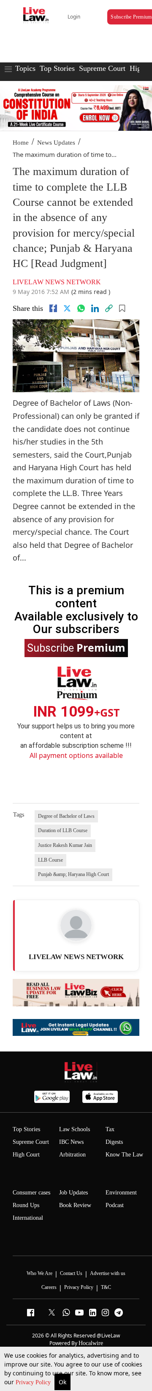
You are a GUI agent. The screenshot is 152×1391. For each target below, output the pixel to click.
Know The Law (124, 1154)
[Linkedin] (95, 308)
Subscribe (76, 647)
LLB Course (50, 860)
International (28, 1218)
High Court (26, 1154)
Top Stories (57, 68)
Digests (114, 1142)
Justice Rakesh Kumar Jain (65, 845)
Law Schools (74, 1129)
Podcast (115, 1205)
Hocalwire (91, 1343)
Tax (110, 1129)
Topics (25, 68)
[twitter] (67, 308)
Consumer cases (31, 1192)
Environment (121, 1192)
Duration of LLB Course (62, 830)
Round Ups (26, 1205)
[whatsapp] (81, 308)
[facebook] (53, 308)
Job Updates (73, 1192)
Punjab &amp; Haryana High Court (73, 874)
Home (21, 142)
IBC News (71, 1142)
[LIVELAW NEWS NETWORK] (76, 925)
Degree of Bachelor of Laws (66, 816)
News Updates (56, 142)
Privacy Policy (34, 1382)
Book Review (75, 1205)
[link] (109, 308)
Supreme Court (102, 68)
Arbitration (72, 1154)
